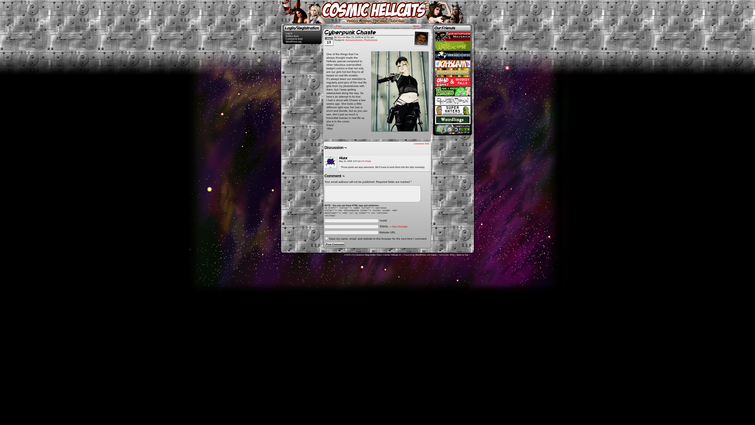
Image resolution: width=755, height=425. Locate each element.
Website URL (387, 232)
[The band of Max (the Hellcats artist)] (452, 104)
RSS (452, 255)
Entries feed (292, 36)
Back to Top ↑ (463, 255)
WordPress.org (294, 41)
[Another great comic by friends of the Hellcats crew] (452, 85)
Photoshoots (370, 40)
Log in (289, 33)
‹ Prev (338, 26)
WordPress (420, 255)
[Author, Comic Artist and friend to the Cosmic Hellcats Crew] (452, 76)
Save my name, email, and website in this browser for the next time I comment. (378, 238)
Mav (340, 37)
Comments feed (294, 39)
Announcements (354, 40)
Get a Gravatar (400, 226)
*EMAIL (393, 226)
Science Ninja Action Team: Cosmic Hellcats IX (378, 10)
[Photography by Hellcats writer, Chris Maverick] (452, 40)
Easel (433, 255)
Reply (368, 161)
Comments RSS (421, 143)
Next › (417, 26)
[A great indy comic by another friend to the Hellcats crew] (452, 49)
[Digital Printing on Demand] (452, 66)
